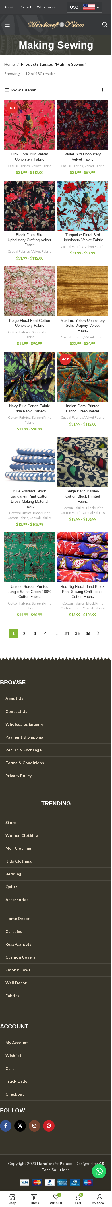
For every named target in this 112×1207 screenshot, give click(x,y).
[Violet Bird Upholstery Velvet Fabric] (82, 125)
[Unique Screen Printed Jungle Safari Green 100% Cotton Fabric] (29, 557)
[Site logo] (56, 24)
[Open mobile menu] (7, 24)
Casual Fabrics (19, 166)
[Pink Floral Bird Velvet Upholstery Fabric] (29, 125)
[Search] (105, 24)
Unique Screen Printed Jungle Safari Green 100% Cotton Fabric (29, 592)
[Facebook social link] (5, 1126)
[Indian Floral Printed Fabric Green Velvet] (82, 377)
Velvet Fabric (41, 166)
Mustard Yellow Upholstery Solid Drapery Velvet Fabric (83, 326)
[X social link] (20, 1126)
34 (66, 633)
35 (77, 633)
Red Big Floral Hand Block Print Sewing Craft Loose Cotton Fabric (83, 592)
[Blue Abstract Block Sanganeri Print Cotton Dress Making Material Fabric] (29, 462)
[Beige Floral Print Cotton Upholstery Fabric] (29, 291)
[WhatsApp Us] (99, 1171)
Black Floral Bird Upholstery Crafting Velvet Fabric (29, 240)
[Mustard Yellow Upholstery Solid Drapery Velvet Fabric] (82, 291)
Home (9, 64)
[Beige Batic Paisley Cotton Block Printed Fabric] (82, 462)
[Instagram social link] (34, 1126)
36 (88, 633)
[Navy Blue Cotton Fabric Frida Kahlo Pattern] (29, 377)
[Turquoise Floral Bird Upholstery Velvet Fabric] (82, 206)
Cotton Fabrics (19, 332)
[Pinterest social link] (49, 1126)
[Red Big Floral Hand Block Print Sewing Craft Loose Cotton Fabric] (82, 557)
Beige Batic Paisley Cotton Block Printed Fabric (82, 496)
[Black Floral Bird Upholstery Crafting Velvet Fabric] (29, 206)
